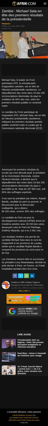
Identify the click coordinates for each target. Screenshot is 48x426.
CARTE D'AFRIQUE (18, 415)
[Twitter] (20, 275)
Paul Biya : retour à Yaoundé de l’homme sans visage (31, 354)
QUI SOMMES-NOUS (16, 418)
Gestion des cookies (33, 420)
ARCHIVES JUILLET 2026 (17, 420)
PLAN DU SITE (31, 415)
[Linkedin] (32, 275)
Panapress (6, 24)
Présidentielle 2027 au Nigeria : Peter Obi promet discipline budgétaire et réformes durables (30, 343)
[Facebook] (15, 275)
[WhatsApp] (26, 275)
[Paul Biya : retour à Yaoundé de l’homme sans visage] (9, 357)
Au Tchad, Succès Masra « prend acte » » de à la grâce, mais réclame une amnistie (29, 370)
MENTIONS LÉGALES (31, 418)
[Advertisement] (24, 70)
